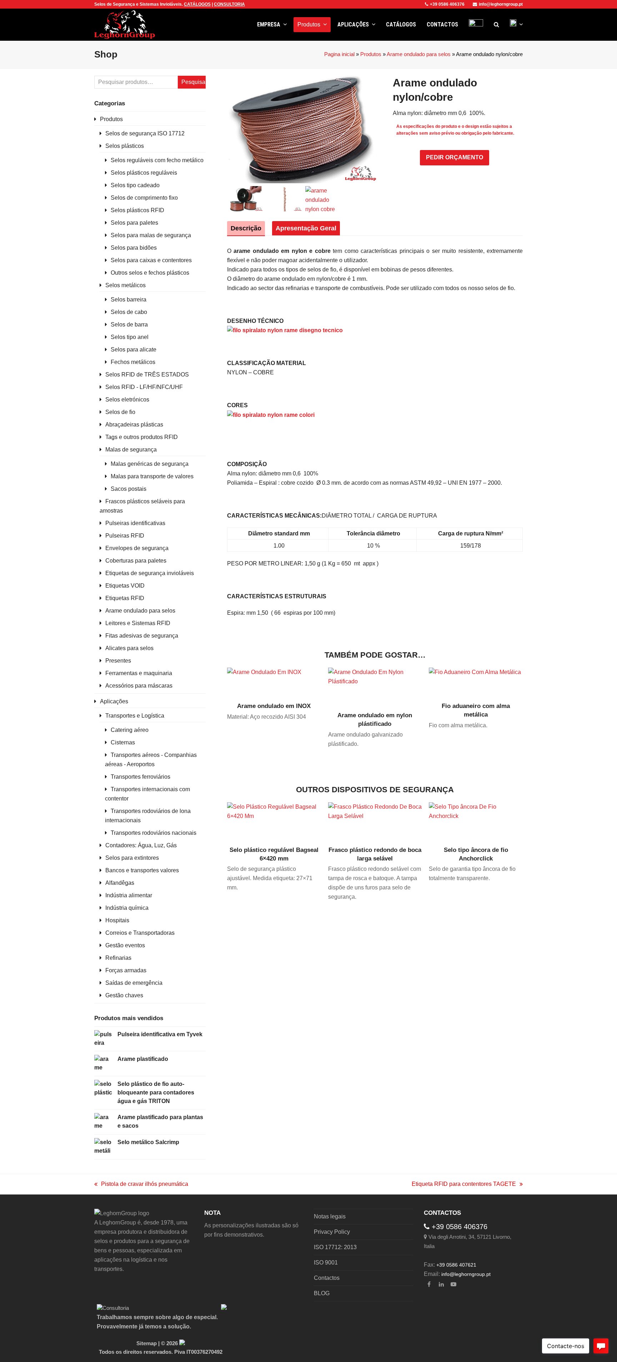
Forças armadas (125, 970)
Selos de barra (129, 324)
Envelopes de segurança (137, 548)
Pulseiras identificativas (135, 523)
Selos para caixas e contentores (151, 260)
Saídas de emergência (133, 983)
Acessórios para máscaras (138, 686)
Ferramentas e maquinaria (138, 673)
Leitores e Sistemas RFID (137, 623)
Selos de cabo (129, 312)
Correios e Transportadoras (140, 933)
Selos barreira (128, 299)
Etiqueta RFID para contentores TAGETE (464, 1185)
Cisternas (123, 742)
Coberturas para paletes (135, 561)
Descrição (246, 228)
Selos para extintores (132, 858)
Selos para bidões (134, 248)
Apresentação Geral (306, 228)
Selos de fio (120, 412)
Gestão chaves (124, 995)
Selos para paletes (134, 223)
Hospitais (117, 920)
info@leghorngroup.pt (501, 4)
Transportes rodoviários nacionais (153, 833)
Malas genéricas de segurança (150, 464)
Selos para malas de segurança (151, 235)
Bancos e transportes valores (142, 870)
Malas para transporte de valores (152, 476)
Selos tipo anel (130, 337)
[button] (496, 25)
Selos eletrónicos (127, 399)
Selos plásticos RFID (137, 210)
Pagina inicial (339, 54)
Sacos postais (128, 489)
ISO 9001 (326, 1262)
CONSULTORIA (229, 4)
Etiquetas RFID (124, 598)
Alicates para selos (129, 648)
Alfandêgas (119, 883)
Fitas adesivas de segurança (141, 636)
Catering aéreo (130, 730)
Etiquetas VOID (125, 586)
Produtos (370, 54)
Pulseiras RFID (124, 536)
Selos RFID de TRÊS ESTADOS (147, 374)
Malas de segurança (131, 449)
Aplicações (114, 701)
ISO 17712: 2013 (335, 1247)
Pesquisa (193, 82)
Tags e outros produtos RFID (141, 437)
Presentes (118, 661)
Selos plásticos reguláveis (144, 173)
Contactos (327, 1278)
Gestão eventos (125, 945)
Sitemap (146, 1343)
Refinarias (118, 958)
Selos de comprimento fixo (144, 198)
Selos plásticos (124, 146)
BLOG (322, 1293)
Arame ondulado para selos (419, 54)
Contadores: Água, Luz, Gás (141, 845)
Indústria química (127, 908)
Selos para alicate (133, 349)
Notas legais (330, 1216)
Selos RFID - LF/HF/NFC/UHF (144, 387)
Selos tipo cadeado (135, 185)
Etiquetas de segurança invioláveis (149, 573)
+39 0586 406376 (447, 4)
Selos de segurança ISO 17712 (145, 133)
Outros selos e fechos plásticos (150, 273)
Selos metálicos (125, 285)
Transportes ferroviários (140, 777)
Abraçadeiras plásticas (134, 424)
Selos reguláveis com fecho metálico (157, 160)
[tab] (246, 228)
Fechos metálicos (133, 362)
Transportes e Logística (134, 716)
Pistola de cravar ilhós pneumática (141, 1185)
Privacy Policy (332, 1232)
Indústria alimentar (128, 895)
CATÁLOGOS (197, 4)
